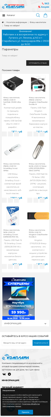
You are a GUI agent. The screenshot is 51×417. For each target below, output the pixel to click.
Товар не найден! (12, 25)
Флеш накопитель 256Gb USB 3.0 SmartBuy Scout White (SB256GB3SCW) (11, 168)
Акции (44, 6)
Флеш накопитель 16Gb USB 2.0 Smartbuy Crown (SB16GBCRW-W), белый (11, 234)
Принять (25, 412)
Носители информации (16, 22)
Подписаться (41, 343)
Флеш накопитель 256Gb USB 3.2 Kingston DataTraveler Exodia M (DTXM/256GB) (38, 102)
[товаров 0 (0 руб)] (46, 15)
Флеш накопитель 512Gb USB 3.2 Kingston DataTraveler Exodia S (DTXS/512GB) (38, 234)
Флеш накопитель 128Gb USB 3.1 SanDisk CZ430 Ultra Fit (12, 100)
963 (46, 3)
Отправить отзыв (38, 63)
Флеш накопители (38, 22)
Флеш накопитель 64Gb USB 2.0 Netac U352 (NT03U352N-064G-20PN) (38, 167)
